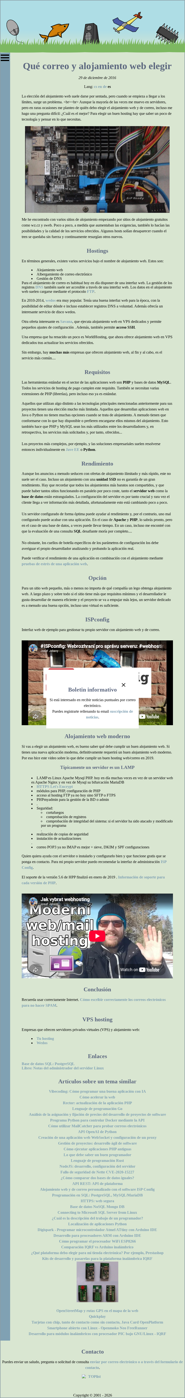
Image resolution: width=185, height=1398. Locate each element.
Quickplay (97, 1316)
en (100, 87)
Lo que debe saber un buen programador (97, 1155)
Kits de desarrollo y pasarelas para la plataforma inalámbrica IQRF (97, 1259)
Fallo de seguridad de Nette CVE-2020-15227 (97, 1172)
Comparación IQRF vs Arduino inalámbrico (97, 1247)
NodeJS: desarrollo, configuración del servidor (97, 1166)
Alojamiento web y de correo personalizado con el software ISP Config (97, 1189)
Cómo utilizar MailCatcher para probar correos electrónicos (97, 1126)
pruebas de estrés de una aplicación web (54, 564)
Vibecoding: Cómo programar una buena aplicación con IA (97, 1091)
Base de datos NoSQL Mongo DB (97, 1207)
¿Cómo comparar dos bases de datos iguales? (97, 1178)
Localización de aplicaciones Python (97, 1224)
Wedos (42, 1043)
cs (95, 87)
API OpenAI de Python (97, 1132)
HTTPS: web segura (97, 1201)
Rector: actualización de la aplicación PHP (97, 1103)
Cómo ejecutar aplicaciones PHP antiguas (97, 1149)
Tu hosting (45, 1038)
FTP (90, 291)
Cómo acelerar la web (97, 1097)
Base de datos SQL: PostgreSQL (48, 1064)
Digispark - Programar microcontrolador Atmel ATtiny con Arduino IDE (97, 1230)
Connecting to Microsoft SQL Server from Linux (97, 1212)
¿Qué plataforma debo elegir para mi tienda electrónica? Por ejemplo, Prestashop (97, 1253)
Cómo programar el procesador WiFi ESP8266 (97, 1241)
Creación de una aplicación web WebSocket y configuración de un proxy (97, 1137)
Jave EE (72, 450)
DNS (39, 287)
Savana (66, 321)
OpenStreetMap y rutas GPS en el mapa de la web (97, 1311)
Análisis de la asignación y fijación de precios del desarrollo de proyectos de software (97, 1114)
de (105, 87)
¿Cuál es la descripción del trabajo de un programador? (97, 1218)
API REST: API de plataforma (97, 1184)
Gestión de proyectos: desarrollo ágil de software (97, 1143)
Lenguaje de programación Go (97, 1109)
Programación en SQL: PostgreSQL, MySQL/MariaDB (97, 1195)
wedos (51, 300)
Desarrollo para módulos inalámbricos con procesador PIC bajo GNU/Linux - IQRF (97, 1334)
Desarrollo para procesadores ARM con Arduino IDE (97, 1235)
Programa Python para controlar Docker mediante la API (97, 1120)
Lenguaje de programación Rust (97, 1161)
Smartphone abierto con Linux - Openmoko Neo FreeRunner (97, 1328)
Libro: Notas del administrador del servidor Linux (63, 1068)
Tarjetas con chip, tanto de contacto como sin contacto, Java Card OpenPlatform (97, 1322)
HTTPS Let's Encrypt (55, 787)
